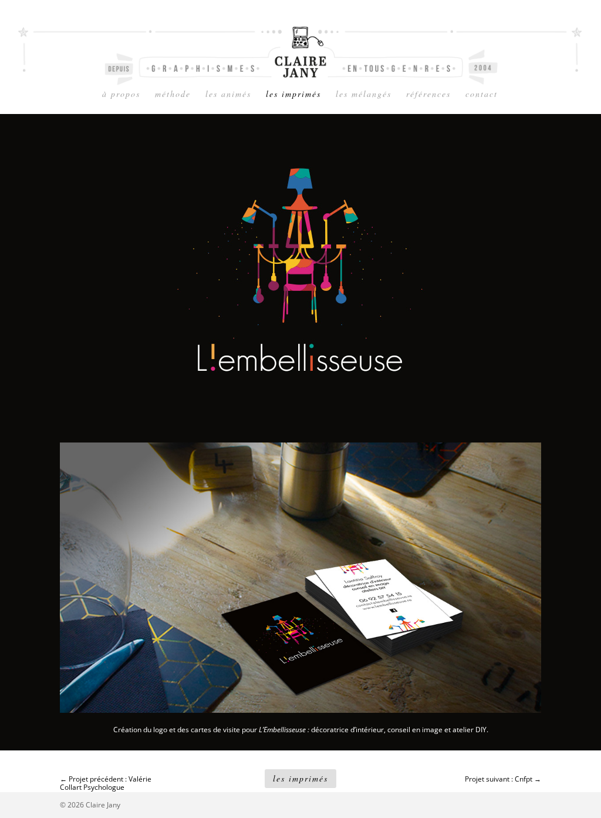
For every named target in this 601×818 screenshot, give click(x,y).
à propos (121, 94)
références (428, 94)
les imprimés (293, 94)
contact (481, 94)
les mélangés (363, 94)
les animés (228, 94)
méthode (173, 94)
